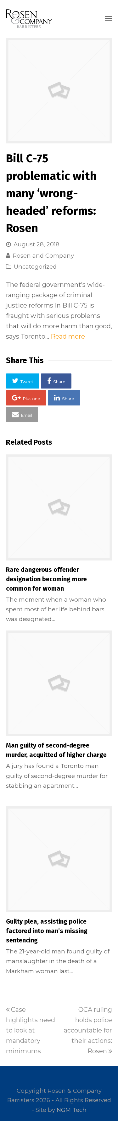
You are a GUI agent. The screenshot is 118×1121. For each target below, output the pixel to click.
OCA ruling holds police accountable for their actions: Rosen (88, 1030)
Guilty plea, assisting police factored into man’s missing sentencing (46, 931)
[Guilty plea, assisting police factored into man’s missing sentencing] (59, 859)
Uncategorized (35, 266)
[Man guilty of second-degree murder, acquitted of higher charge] (59, 683)
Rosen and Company (43, 255)
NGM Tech (72, 1109)
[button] (23, 381)
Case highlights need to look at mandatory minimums (30, 1030)
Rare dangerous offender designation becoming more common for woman (46, 579)
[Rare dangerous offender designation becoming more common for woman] (59, 507)
